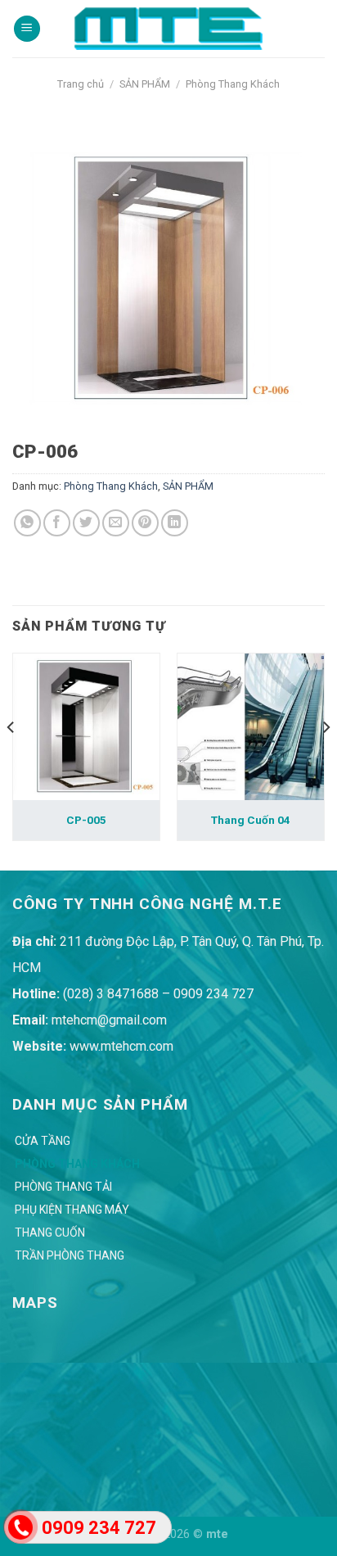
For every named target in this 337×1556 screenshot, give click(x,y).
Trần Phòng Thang (69, 1255)
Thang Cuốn (50, 1232)
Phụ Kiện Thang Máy (72, 1209)
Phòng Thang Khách (233, 84)
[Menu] (27, 29)
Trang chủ (80, 84)
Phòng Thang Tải (63, 1186)
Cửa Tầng (42, 1140)
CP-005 (86, 819)
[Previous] (11, 760)
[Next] (325, 760)
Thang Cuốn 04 (250, 819)
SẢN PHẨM (144, 84)
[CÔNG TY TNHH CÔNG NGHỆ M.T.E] (168, 28)
